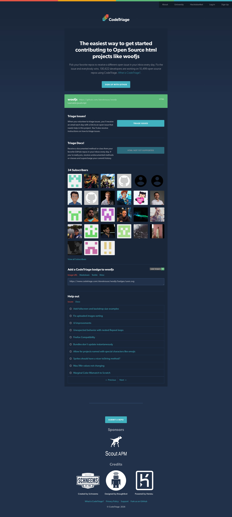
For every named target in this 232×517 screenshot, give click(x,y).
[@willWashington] (141, 221)
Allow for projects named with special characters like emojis (104, 351)
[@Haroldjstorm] (108, 254)
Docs (77, 301)
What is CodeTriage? (129, 72)
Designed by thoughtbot (116, 494)
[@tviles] (108, 204)
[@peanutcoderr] (124, 187)
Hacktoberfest (196, 4)
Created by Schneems (88, 494)
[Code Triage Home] (116, 18)
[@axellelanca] (75, 254)
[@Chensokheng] (75, 237)
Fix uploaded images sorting (88, 315)
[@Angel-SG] (91, 237)
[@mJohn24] (124, 237)
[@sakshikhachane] (157, 237)
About (165, 4)
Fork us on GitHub (139, 501)
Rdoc (102, 275)
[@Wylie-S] (157, 221)
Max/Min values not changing (88, 365)
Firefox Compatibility (84, 337)
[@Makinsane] (91, 204)
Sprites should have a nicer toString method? (96, 358)
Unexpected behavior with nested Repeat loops (98, 330)
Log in (212, 4)
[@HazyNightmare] (91, 187)
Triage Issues (140, 123)
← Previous (111, 380)
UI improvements (82, 323)
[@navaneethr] (75, 204)
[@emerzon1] (91, 254)
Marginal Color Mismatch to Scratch (91, 372)
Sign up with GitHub (116, 84)
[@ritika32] (108, 221)
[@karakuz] (157, 204)
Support (124, 501)
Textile (94, 275)
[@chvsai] (75, 187)
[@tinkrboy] (108, 237)
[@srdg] (91, 221)
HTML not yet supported (141, 150)
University (179, 4)
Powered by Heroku (144, 494)
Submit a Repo (116, 420)
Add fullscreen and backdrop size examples (96, 308)
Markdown (84, 275)
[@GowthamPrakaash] (124, 204)
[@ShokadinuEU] (124, 221)
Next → (122, 380)
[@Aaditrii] (141, 237)
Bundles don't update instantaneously (93, 344)
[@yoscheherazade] (141, 204)
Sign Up (225, 4)
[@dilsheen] (75, 221)
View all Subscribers (77, 259)
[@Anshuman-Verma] (108, 187)
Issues (70, 301)
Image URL (72, 275)
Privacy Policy (112, 501)
